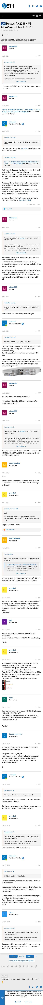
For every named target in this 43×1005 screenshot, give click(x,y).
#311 (39, 548)
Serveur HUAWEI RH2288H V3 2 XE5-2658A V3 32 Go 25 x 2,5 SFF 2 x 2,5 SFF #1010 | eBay (21, 111)
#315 (39, 707)
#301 (39, 56)
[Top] (40, 979)
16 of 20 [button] (21, 956)
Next (29, 956)
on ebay (24, 148)
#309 (39, 472)
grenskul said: (8, 790)
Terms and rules (15, 979)
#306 (39, 331)
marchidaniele (14, 463)
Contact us (5, 979)
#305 (39, 296)
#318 (39, 825)
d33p (11, 698)
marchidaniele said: (10, 509)
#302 (39, 106)
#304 (39, 227)
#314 (39, 659)
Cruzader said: (8, 62)
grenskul (12, 493)
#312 (39, 598)
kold (10, 620)
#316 (39, 743)
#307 (39, 393)
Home (36, 979)
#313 (39, 629)
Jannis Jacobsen (15, 734)
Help (32, 979)
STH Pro (4, 976)
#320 (39, 922)
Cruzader (5, 30)
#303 (39, 131)
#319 (39, 865)
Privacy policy (25, 979)
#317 (39, 784)
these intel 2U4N (25, 200)
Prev (14, 956)
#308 (39, 420)
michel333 (13, 46)
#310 (39, 502)
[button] (3, 16)
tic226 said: (7, 554)
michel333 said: (9, 137)
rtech (11, 912)
